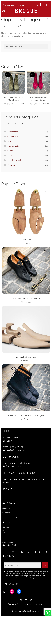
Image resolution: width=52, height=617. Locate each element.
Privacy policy (16, 611)
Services (6, 522)
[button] (3, 532)
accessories (12, 132)
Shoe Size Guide (9, 545)
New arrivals (13, 146)
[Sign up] (45, 565)
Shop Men (6, 508)
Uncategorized (14, 160)
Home (5, 498)
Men (9, 141)
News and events (10, 517)
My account (7, 5)
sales (9, 155)
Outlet (10, 151)
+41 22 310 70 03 (16, 447)
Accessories (7, 542)
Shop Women (8, 503)
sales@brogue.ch (16, 450)
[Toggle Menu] (48, 11)
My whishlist (20, 5)
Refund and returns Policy (31, 611)
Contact (5, 527)
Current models (14, 136)
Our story (6, 513)
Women (11, 165)
